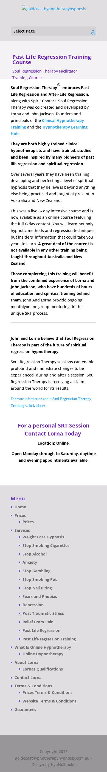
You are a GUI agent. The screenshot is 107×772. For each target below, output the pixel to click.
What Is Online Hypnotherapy (43, 647)
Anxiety (29, 562)
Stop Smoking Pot (39, 579)
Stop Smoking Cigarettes (45, 545)
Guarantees (25, 709)
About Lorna (26, 662)
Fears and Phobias (39, 596)
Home (20, 506)
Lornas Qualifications (42, 669)
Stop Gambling (36, 570)
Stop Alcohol (34, 554)
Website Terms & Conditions (49, 701)
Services (22, 530)
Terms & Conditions (33, 685)
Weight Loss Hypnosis (43, 536)
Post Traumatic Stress (43, 613)
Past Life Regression (41, 630)
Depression (33, 604)
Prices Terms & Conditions (47, 692)
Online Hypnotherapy (42, 653)
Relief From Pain (38, 621)
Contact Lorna (28, 677)
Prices (20, 515)
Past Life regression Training (49, 639)
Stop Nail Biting (37, 588)
